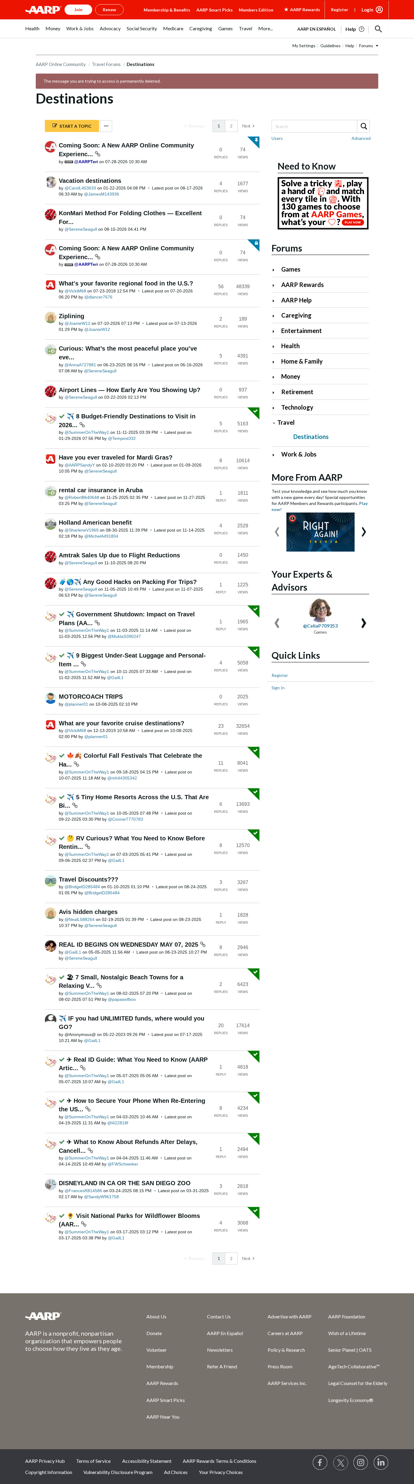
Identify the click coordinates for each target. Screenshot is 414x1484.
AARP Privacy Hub (45, 1461)
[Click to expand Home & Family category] (276, 361)
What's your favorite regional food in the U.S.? (126, 283)
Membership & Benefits (167, 9)
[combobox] (320, 126)
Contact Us (219, 1316)
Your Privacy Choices (221, 1472)
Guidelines (330, 45)
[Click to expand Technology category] (276, 408)
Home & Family (302, 361)
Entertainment (301, 330)
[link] (194, 126)
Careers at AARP (285, 1333)
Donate (154, 1333)
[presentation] (277, 529)
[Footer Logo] (73, 1316)
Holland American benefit (95, 522)
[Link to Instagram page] (361, 1462)
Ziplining (71, 316)
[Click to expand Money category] (276, 377)
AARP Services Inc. (287, 1383)
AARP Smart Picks (214, 9)
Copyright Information (48, 1472)
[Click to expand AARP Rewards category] (276, 285)
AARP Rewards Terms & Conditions (219, 1461)
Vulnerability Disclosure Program (117, 1472)
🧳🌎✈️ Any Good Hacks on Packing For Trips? (128, 582)
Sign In (278, 687)
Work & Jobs (298, 454)
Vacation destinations (90, 180)
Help (350, 45)
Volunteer (156, 1350)
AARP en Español (316, 28)
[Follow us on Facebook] (320, 1462)
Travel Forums (106, 64)
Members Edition (256, 9)
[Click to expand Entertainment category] (276, 331)
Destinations (311, 436)
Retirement (297, 391)
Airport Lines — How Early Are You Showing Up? (129, 390)
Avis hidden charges (88, 912)
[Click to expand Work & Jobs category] (276, 454)
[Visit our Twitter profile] (340, 1462)
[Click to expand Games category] (276, 269)
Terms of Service (93, 1461)
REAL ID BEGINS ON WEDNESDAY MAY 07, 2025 (129, 944)
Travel (286, 422)
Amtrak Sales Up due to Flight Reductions (119, 555)
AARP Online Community (61, 64)
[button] (378, 29)
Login (367, 9)
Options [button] (106, 126)
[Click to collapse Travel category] (274, 423)
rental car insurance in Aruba (101, 490)
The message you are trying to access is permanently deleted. (102, 81)
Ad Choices (176, 1472)
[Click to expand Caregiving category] (276, 315)
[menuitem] (32, 31)
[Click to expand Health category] (276, 346)
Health (290, 345)
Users (277, 138)
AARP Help (296, 300)
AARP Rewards (302, 284)
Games (290, 269)
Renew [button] (109, 9)
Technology (297, 407)
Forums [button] (366, 45)
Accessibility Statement (147, 1461)
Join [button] (78, 9)
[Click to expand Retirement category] (276, 392)
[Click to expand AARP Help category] (276, 300)
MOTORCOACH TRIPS (91, 696)
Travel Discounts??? (88, 879)
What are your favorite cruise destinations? (121, 723)
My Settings (304, 45)
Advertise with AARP (290, 1316)
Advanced (361, 138)
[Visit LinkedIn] (381, 1462)
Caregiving (296, 315)
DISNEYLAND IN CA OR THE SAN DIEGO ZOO (125, 1183)
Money (290, 376)
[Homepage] (43, 9)
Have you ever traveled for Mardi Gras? (115, 457)
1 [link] (219, 125)
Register (339, 9)
